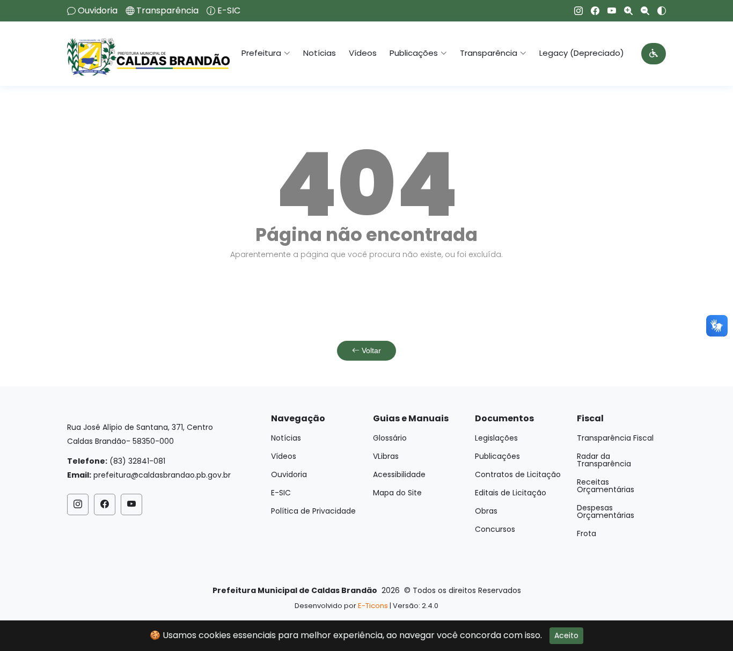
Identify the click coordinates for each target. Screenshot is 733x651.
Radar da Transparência (604, 459)
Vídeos (363, 52)
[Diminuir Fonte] (641, 10)
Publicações (497, 456)
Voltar (370, 350)
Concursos (495, 529)
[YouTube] (607, 10)
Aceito (566, 635)
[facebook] (591, 10)
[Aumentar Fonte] (624, 10)
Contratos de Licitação (518, 474)
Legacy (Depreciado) (581, 52)
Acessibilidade (399, 474)
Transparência (167, 10)
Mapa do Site (397, 492)
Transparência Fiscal (615, 438)
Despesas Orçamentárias (605, 511)
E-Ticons (373, 606)
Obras (486, 511)
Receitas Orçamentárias (605, 485)
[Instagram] (574, 10)
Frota (586, 533)
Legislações (496, 438)
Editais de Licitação (510, 492)
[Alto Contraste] (657, 10)
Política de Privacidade (313, 511)
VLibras (386, 456)
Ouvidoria (98, 10)
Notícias (319, 52)
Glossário (390, 438)
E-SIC (228, 10)
